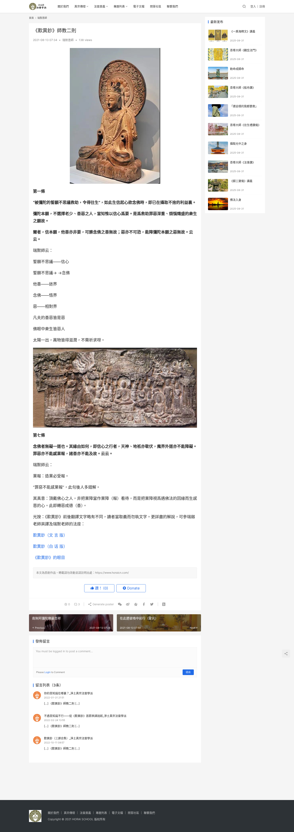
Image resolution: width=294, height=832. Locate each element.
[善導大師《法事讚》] (218, 166)
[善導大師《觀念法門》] (218, 54)
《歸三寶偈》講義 (241, 181)
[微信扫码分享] (119, 604)
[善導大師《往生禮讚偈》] (218, 129)
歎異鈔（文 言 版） (50, 535)
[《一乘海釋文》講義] (218, 35)
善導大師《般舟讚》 (242, 87)
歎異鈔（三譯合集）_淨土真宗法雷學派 (68, 738)
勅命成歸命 (237, 68)
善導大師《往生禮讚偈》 (245, 125)
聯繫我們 (172, 6)
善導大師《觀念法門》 (244, 50)
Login (47, 672)
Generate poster (103, 604)
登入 (253, 6)
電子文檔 (138, 6)
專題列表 (119, 6)
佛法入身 (235, 199)
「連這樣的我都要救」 (244, 106)
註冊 (262, 6)
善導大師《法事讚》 (242, 162)
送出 (188, 672)
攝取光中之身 (238, 143)
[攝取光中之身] (218, 148)
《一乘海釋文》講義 (242, 31)
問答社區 (155, 6)
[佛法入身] (218, 204)
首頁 (31, 17)
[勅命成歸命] (218, 73)
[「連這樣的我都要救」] (218, 110)
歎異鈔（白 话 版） (50, 546)
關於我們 (63, 6)
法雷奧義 (99, 6)
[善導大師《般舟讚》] (218, 92)
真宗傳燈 (80, 6)
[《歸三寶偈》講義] (218, 185)
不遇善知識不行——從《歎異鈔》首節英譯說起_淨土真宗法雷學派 (85, 715)
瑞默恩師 (68, 40)
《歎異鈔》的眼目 (49, 557)
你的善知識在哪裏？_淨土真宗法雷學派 (68, 693)
